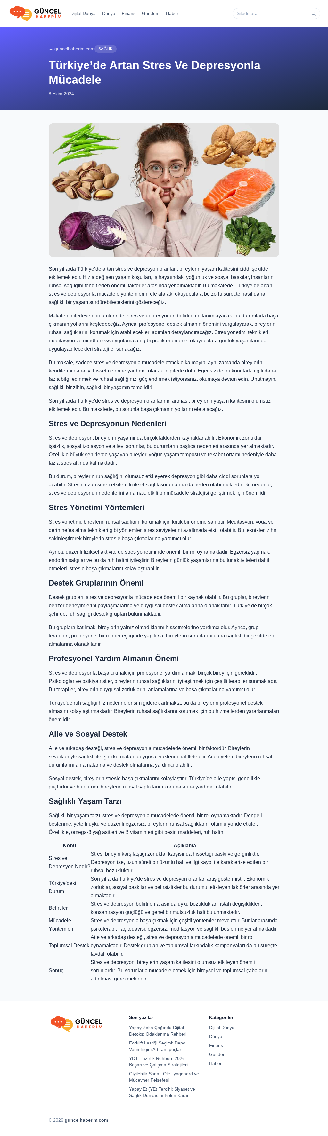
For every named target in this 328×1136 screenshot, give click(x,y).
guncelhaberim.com (86, 1120)
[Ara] (313, 13)
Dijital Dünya (83, 13)
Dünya (108, 13)
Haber (172, 13)
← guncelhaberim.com (71, 48)
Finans (128, 13)
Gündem (151, 13)
